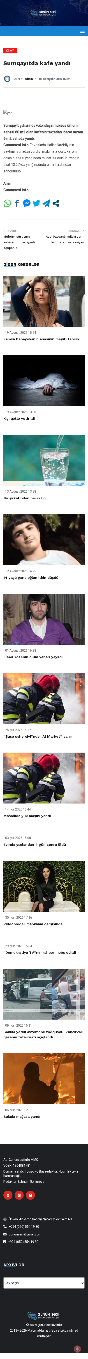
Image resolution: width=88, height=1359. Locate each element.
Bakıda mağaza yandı (21, 1116)
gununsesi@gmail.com (25, 1234)
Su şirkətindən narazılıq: (24, 498)
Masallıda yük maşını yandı (27, 816)
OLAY (10, 50)
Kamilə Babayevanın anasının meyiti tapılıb (41, 339)
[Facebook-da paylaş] (17, 203)
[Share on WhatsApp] (7, 203)
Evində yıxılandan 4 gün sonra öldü (34, 844)
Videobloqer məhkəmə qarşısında (33, 924)
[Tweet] (36, 203)
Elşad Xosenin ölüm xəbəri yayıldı (33, 657)
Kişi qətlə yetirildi (19, 418)
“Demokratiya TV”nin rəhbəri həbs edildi (39, 952)
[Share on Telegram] (46, 203)
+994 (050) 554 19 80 (24, 1226)
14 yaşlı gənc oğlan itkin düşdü (30, 577)
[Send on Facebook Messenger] (27, 203)
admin (29, 79)
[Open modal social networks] (56, 203)
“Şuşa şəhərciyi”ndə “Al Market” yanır (37, 736)
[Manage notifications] (77, 1349)
